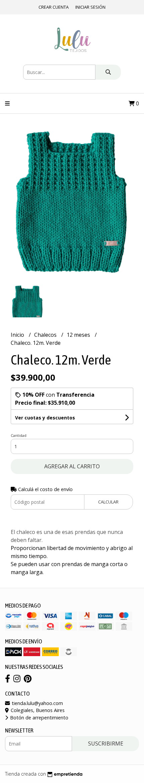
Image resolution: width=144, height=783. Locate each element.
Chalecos (46, 334)
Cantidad (18, 435)
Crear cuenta (54, 7)
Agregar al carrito (72, 466)
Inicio (18, 334)
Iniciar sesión (90, 7)
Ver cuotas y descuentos (45, 417)
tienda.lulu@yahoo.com (36, 703)
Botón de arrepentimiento (38, 717)
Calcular (108, 502)
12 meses (79, 334)
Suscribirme (105, 743)
